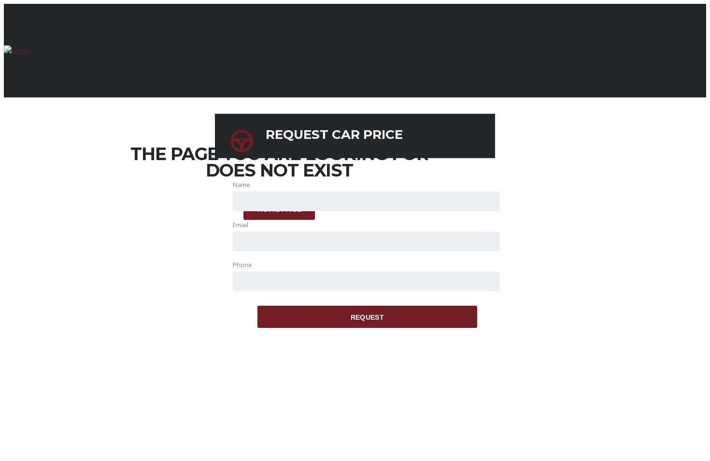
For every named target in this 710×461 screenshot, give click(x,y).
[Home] (16, 50)
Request (367, 317)
